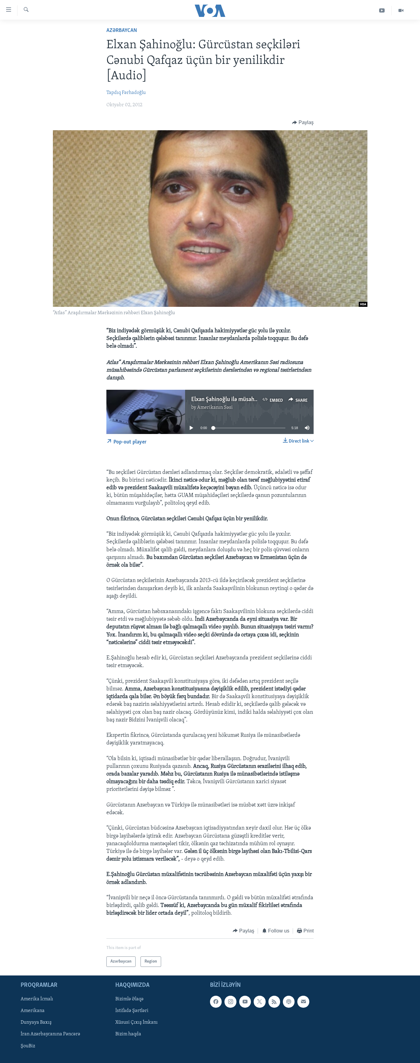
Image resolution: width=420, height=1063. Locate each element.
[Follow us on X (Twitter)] (259, 1001)
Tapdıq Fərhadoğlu (126, 92)
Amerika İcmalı (37, 999)
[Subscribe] (303, 1001)
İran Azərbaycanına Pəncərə (50, 1034)
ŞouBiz (28, 1046)
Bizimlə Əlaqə (129, 999)
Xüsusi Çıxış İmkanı (136, 1022)
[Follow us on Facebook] (216, 1001)
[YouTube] (382, 10)
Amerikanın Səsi (215, 407)
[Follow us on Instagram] (230, 1001)
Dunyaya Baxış (36, 1022)
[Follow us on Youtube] (245, 1001)
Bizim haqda (128, 1034)
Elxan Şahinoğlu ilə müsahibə (226, 400)
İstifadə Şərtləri (132, 1010)
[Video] (401, 10)
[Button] (303, 123)
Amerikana (33, 1010)
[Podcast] (289, 1001)
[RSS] (274, 1001)
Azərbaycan (121, 30)
